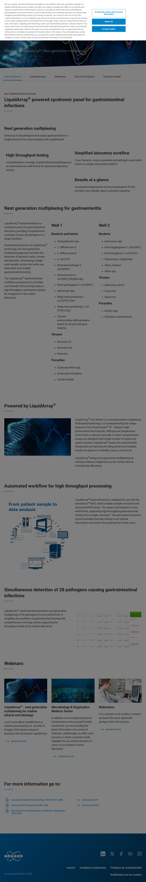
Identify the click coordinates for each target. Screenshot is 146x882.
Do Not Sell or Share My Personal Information (108, 13)
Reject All (109, 21)
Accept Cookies (108, 29)
